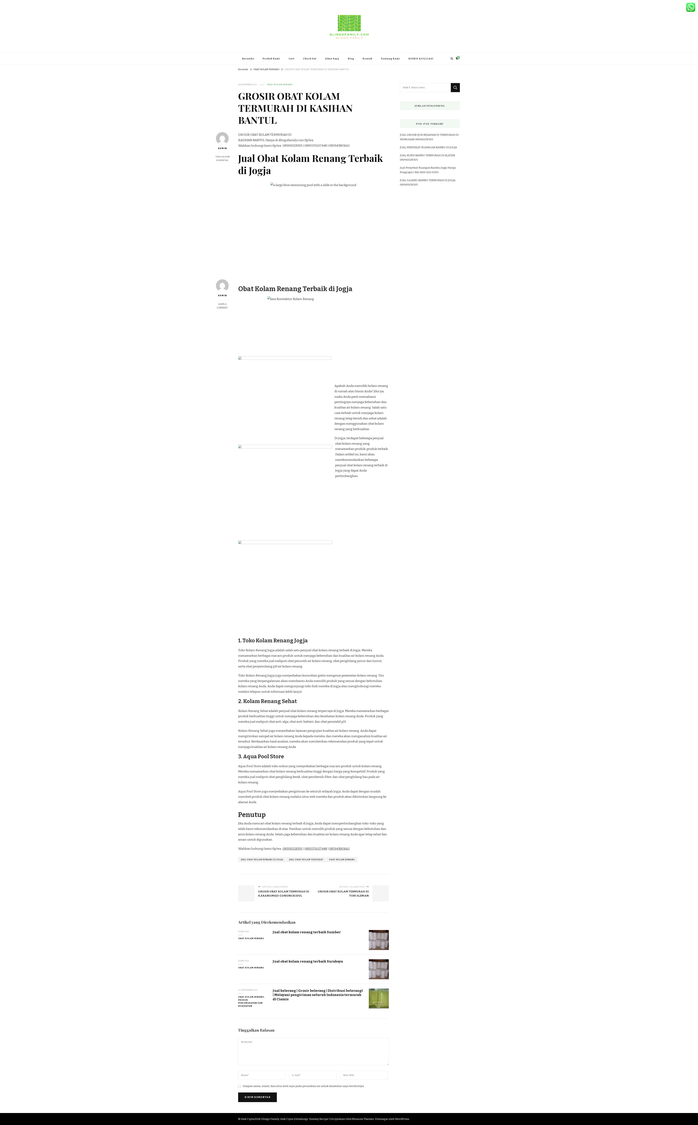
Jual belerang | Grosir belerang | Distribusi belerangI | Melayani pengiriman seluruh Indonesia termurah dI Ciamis (318, 995)
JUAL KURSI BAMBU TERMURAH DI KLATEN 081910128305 (427, 157)
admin (222, 148)
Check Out (309, 58)
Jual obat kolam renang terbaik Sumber (307, 932)
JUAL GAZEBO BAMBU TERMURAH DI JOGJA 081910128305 (428, 182)
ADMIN (222, 295)
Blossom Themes (363, 1119)
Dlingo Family (270, 1119)
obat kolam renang (342, 859)
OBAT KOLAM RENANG (280, 84)
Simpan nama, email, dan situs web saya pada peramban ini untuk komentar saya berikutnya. (303, 1086)
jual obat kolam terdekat (306, 859)
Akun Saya (332, 58)
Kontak (367, 58)
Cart (291, 58)
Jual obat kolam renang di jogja (262, 859)
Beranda (248, 58)
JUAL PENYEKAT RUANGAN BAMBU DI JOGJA (428, 147)
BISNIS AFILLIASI (421, 58)
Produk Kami (271, 58)
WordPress (402, 1119)
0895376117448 (316, 849)
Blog (351, 58)
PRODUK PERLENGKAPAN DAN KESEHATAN (250, 1003)
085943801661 (339, 849)
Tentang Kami (390, 58)
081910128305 (292, 849)
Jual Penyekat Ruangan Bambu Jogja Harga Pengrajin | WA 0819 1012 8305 (428, 170)
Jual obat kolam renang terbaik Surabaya (308, 961)
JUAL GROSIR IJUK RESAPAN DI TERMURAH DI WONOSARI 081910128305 (429, 137)
